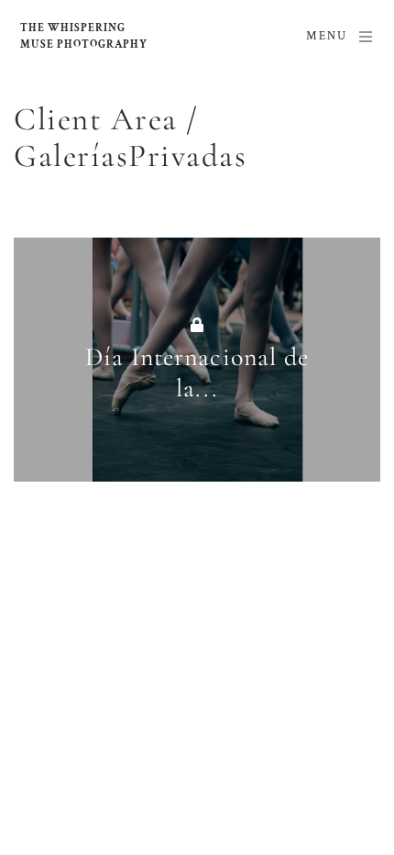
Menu (326, 36)
